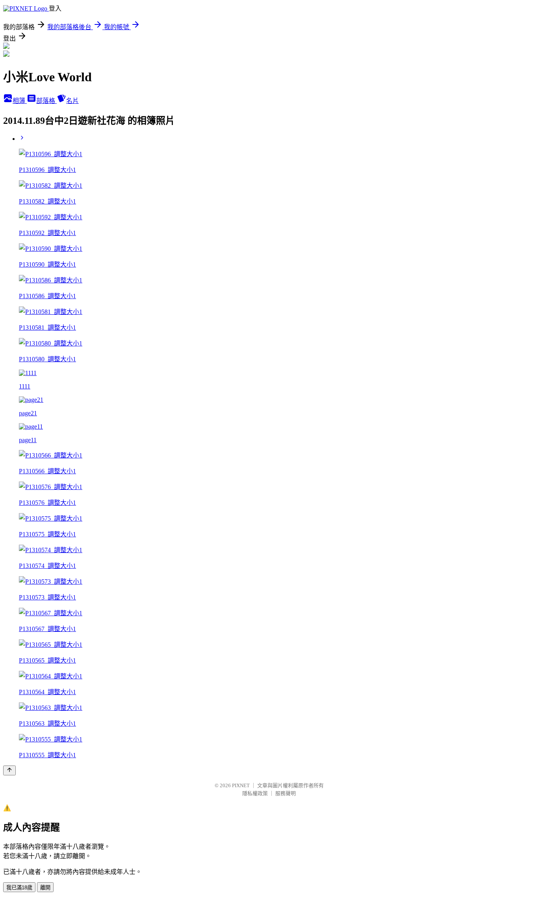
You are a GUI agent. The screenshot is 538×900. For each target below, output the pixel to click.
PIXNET (241, 785)
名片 (72, 100)
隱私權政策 (255, 793)
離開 (45, 888)
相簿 (20, 100)
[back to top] (9, 770)
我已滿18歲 (19, 888)
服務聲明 (285, 793)
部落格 (46, 100)
